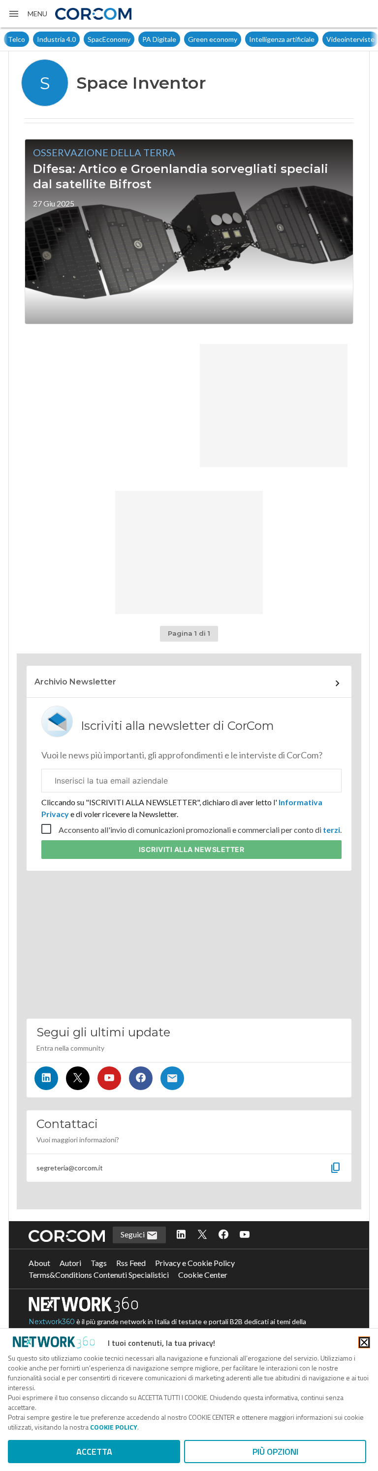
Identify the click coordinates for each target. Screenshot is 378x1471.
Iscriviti (192, 849)
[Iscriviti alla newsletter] (172, 1078)
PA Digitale (159, 39)
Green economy (212, 39)
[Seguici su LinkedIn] (46, 1078)
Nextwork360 (52, 1321)
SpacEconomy (109, 39)
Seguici (133, 1234)
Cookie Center (202, 1274)
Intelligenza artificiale (282, 39)
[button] (27, 14)
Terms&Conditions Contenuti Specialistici (99, 1274)
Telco (16, 39)
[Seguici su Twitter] (78, 1078)
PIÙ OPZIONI (275, 1451)
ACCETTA (94, 1451)
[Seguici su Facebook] (141, 1078)
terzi (331, 829)
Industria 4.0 (56, 39)
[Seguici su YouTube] (109, 1078)
